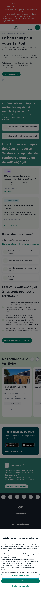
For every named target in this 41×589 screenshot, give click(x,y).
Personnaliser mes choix (20, 576)
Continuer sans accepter (20, 586)
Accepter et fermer (20, 581)
